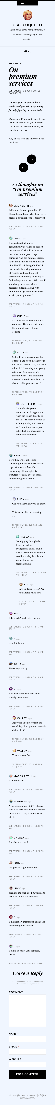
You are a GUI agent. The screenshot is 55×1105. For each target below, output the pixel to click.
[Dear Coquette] (27, 16)
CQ (34, 91)
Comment (16, 992)
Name (14, 1033)
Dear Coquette (27, 25)
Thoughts (15, 63)
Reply (21, 343)
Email (14, 1046)
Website (15, 1059)
